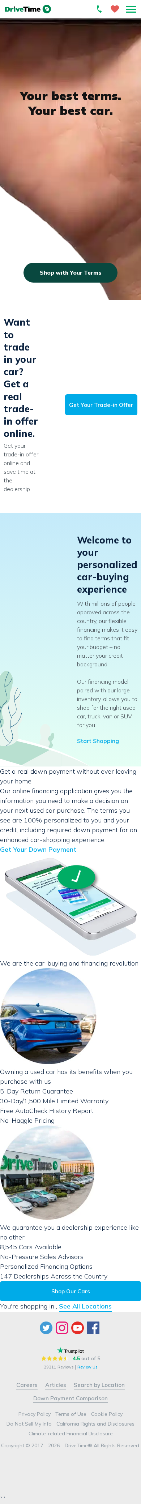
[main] (70, 656)
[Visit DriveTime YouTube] (78, 1328)
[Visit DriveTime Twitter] (47, 1328)
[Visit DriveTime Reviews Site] (70, 1350)
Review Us (87, 1367)
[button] (131, 9)
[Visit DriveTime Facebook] (94, 1328)
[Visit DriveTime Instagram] (62, 1328)
